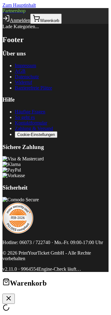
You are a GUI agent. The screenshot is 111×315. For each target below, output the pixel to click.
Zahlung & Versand (34, 128)
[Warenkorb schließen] (8, 299)
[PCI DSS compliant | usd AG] (17, 231)
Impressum (25, 65)
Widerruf (23, 82)
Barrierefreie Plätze (33, 87)
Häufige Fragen (30, 111)
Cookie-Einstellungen (36, 134)
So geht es (25, 117)
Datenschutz (27, 76)
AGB (20, 71)
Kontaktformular (31, 122)
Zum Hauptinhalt (19, 5)
